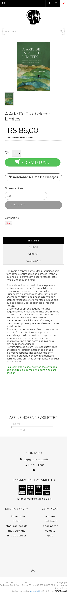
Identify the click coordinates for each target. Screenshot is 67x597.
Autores (50, 516)
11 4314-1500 (35, 464)
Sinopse (33, 240)
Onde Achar (50, 525)
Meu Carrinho (17, 530)
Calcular (18, 204)
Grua (50, 535)
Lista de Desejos (17, 535)
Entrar (17, 521)
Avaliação (33, 261)
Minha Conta (17, 516)
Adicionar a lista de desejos (35, 177)
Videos (33, 254)
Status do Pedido (16, 525)
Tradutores (50, 521)
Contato (50, 530)
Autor (33, 247)
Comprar (35, 162)
